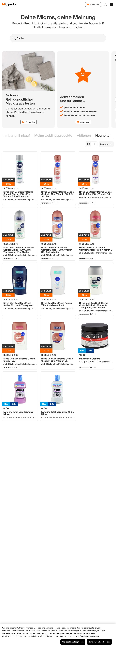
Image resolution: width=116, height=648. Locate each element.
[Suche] (105, 4)
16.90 (82, 355)
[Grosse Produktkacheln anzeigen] (94, 144)
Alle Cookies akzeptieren (73, 642)
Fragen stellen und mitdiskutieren (79, 115)
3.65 (11, 188)
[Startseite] (9, 4)
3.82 (86, 299)
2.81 (10, 299)
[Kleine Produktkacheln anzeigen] (88, 144)
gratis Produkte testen (74, 107)
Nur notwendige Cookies (99, 642)
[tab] (53, 135)
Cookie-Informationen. (89, 636)
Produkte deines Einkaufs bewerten (80, 111)
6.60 (6, 408)
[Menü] (111, 4)
